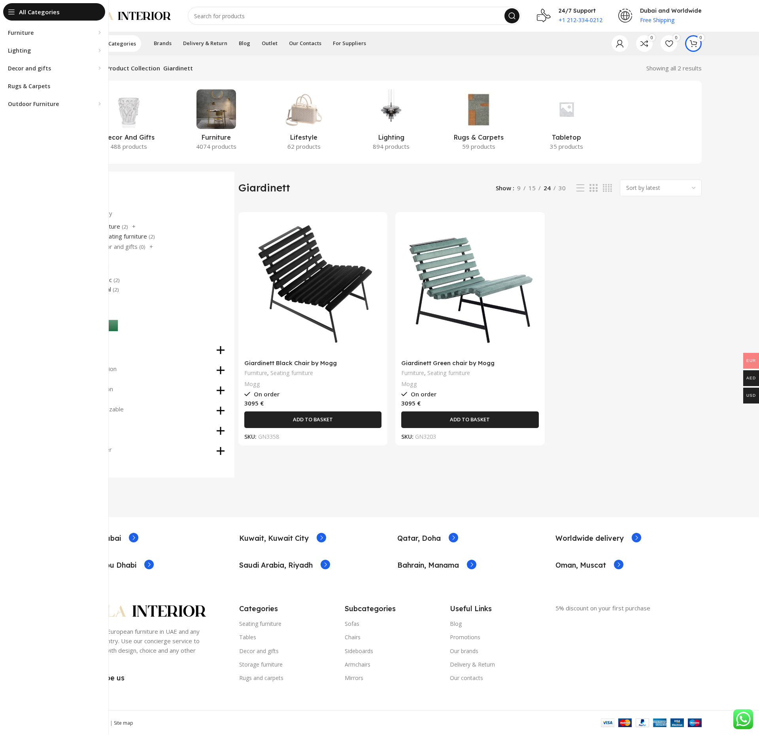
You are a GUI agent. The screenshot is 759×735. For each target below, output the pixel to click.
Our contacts (466, 678)
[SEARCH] (511, 15)
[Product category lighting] (391, 122)
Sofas (352, 623)
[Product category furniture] (216, 122)
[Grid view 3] (593, 188)
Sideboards (359, 651)
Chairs (353, 637)
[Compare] (375, 231)
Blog (456, 623)
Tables (247, 637)
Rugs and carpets (261, 678)
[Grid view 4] (607, 188)
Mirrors (354, 678)
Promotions (465, 637)
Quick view (375, 249)
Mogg (252, 384)
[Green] (112, 325)
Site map (123, 723)
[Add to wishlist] (375, 266)
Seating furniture (124, 236)
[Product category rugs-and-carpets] (479, 122)
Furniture (255, 373)
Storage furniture (261, 664)
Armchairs (357, 664)
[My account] (620, 43)
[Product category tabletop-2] (566, 122)
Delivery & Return (472, 664)
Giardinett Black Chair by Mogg (290, 363)
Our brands (464, 651)
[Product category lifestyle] (304, 122)
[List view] (580, 188)
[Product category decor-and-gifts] (128, 122)
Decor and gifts (117, 246)
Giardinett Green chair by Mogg (448, 363)
